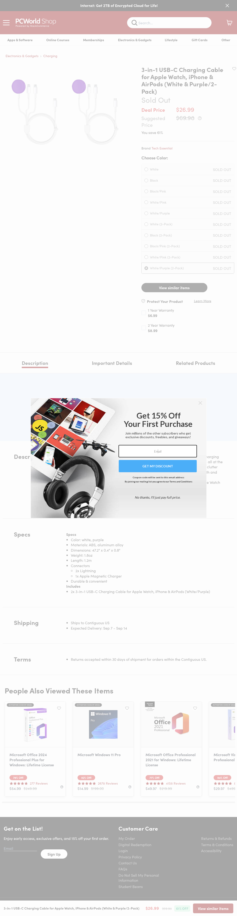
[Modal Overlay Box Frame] (119, 458)
